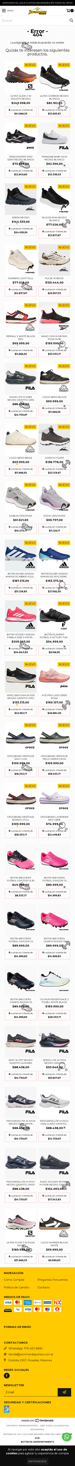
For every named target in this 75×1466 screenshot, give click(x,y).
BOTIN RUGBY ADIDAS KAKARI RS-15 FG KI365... (54, 575)
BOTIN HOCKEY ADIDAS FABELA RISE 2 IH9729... (21, 636)
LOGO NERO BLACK (54, 397)
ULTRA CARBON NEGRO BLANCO (54, 97)
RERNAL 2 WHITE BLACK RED (20, 337)
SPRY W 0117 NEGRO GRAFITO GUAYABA (21, 1061)
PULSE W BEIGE (54, 278)
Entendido (38, 1461)
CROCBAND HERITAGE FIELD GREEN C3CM (54, 757)
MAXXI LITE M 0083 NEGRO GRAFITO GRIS (21, 398)
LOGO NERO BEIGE (20, 457)
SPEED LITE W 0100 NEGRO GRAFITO (54, 1061)
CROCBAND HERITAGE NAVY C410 (20, 757)
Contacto (44, 1287)
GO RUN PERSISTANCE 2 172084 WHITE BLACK (54, 1001)
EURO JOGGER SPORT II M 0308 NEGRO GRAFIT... (54, 1183)
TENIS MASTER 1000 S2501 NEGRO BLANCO (20, 158)
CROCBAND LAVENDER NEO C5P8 (54, 818)
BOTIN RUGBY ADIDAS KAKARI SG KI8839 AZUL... (21, 575)
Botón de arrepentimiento (37, 1442)
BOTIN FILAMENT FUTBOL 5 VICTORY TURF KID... (54, 636)
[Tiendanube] (37, 1422)
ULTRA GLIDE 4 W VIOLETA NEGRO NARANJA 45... (20, 97)
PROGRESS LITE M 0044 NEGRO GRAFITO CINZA (20, 1183)
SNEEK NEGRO (20, 217)
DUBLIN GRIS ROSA (20, 515)
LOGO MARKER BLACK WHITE (54, 1244)
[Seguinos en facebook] (7, 1376)
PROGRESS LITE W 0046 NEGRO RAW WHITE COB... (20, 1122)
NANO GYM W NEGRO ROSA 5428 (54, 337)
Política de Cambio (16, 1287)
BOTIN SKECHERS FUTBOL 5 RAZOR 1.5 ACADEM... (54, 879)
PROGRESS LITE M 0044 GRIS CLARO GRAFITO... (54, 1122)
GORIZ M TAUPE (54, 457)
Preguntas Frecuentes (53, 1279)
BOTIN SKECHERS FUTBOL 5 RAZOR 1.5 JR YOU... (20, 879)
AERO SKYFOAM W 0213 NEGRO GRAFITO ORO (21, 697)
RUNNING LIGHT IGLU (20, 278)
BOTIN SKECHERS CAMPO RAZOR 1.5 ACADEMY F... (54, 940)
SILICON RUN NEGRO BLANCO (54, 219)
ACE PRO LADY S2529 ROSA (54, 697)
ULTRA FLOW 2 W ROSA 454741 (21, 1244)
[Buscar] (71, 20)
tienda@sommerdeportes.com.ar (30, 1354)
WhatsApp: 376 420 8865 (25, 1348)
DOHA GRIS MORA (54, 515)
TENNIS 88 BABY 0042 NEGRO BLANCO (54, 158)
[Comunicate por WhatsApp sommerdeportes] (66, 1437)
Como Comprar (14, 1279)
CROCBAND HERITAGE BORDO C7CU (20, 818)
